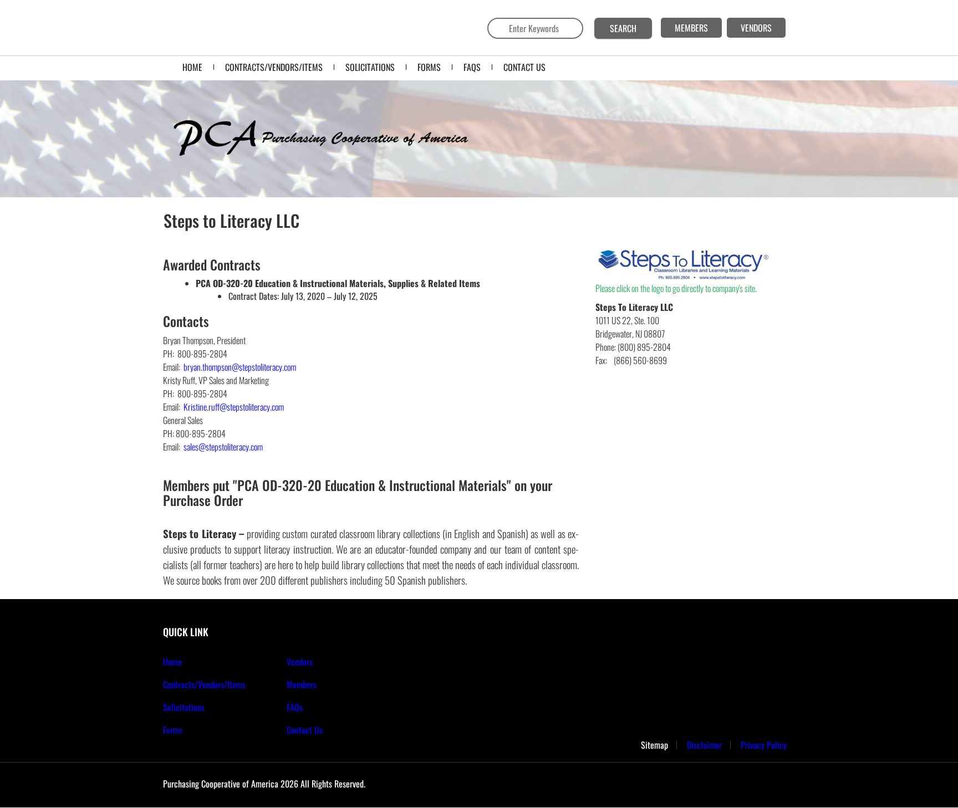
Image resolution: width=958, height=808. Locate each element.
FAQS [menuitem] (472, 67)
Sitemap (654, 745)
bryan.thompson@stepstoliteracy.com (239, 367)
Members (302, 684)
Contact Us (305, 730)
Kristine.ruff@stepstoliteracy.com (233, 406)
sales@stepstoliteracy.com (223, 446)
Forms (172, 730)
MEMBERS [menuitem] (691, 27)
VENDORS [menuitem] (756, 27)
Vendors (300, 661)
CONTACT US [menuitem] (524, 67)
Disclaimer (704, 745)
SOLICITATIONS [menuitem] (370, 67)
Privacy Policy (764, 745)
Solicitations (184, 707)
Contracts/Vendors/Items (204, 684)
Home (172, 661)
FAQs (295, 707)
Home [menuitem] (192, 67)
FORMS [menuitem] (429, 67)
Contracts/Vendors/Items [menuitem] (274, 67)
